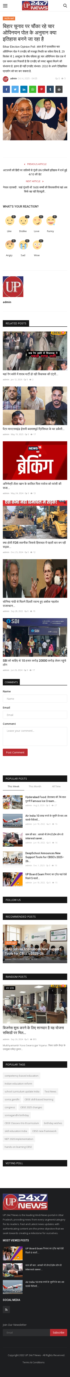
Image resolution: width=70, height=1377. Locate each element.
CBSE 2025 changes (31, 1107)
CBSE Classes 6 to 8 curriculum (22, 1123)
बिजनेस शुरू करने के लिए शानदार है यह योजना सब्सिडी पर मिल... (33, 1030)
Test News (50, 1091)
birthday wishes (53, 1123)
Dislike (23, 231)
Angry (9, 255)
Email (6, 707)
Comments (11, 682)
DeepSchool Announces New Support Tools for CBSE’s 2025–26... (44, 857)
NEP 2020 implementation (19, 1139)
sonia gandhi (12, 1099)
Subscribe (58, 1332)
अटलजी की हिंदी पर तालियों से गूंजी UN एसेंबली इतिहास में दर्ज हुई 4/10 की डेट (35, 172)
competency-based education (21, 1075)
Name (7, 691)
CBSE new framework (44, 1131)
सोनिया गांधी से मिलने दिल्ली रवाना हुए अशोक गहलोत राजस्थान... (31, 604)
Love (36, 231)
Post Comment (15, 752)
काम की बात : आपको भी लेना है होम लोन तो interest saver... (44, 836)
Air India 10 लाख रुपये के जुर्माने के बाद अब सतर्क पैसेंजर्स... (46, 817)
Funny (50, 231)
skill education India (16, 1131)
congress (10, 1107)
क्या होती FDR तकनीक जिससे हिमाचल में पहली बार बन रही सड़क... (34, 545)
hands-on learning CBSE (18, 1147)
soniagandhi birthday (17, 1115)
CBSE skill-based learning (39, 1099)
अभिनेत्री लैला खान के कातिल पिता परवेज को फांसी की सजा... (32, 486)
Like (9, 231)
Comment (9, 724)
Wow (37, 255)
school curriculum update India (22, 1091)
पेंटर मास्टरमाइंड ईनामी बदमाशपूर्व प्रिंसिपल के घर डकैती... (34, 429)
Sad (23, 255)
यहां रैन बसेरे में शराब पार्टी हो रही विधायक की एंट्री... (30, 374)
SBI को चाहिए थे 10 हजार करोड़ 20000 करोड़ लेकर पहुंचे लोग (34, 663)
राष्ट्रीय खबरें (9, 18)
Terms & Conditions (34, 1362)
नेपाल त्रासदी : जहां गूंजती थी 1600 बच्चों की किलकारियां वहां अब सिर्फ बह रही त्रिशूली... (35, 189)
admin (13, 78)
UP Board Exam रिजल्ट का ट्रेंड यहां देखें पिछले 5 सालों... (46, 876)
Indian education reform (18, 1083)
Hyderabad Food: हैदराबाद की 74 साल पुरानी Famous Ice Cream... (45, 799)
